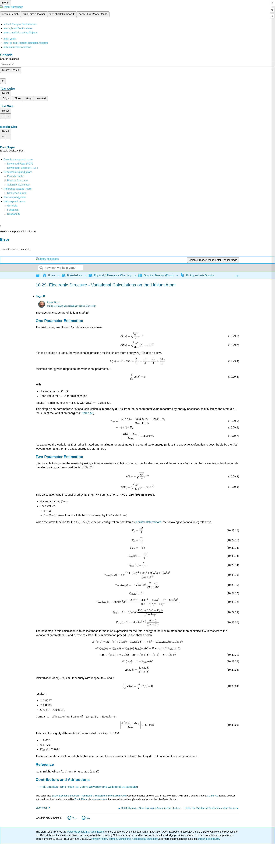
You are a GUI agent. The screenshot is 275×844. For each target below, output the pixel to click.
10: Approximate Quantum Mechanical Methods (212, 275)
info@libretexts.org (208, 838)
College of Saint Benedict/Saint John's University (71, 306)
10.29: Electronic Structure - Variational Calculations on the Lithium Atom (89, 795)
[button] (12, 209)
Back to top (41, 807)
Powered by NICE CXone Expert (86, 831)
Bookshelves (74, 275)
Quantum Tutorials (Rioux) (158, 275)
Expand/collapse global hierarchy (39, 275)
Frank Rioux (53, 302)
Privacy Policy (99, 838)
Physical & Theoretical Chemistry (112, 275)
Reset (5, 93)
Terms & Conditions (120, 838)
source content (99, 799)
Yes (74, 818)
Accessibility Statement (145, 838)
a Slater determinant (148, 522)
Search (41, 268)
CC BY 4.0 (212, 795)
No (88, 818)
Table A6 (87, 413)
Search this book (9, 59)
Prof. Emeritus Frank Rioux (57, 786)
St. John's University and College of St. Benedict (106, 786)
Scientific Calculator (18, 184)
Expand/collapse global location (237, 274)
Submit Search (10, 70)
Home (51, 275)
